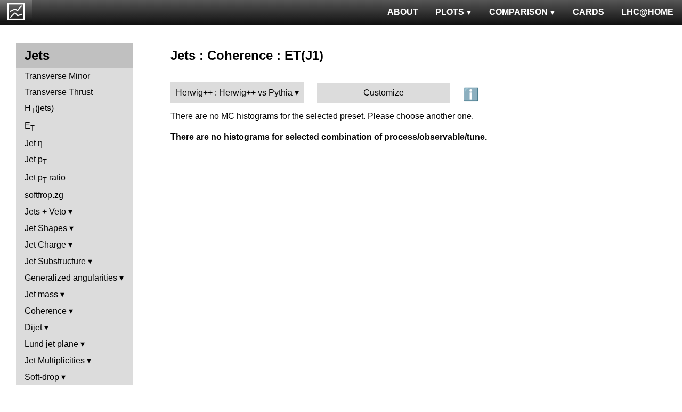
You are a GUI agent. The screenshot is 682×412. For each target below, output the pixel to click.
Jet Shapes (46, 228)
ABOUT (402, 12)
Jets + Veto (45, 211)
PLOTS (449, 12)
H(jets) (39, 109)
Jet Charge (45, 244)
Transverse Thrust (59, 92)
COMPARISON (518, 12)
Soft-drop (42, 377)
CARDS (588, 12)
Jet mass (41, 294)
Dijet (33, 327)
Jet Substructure (55, 261)
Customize (383, 92)
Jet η (34, 143)
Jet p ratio (45, 178)
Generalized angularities (71, 277)
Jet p (36, 160)
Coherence (46, 310)
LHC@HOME (647, 12)
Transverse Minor (57, 76)
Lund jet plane (51, 343)
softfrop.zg (44, 195)
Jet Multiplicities (55, 360)
